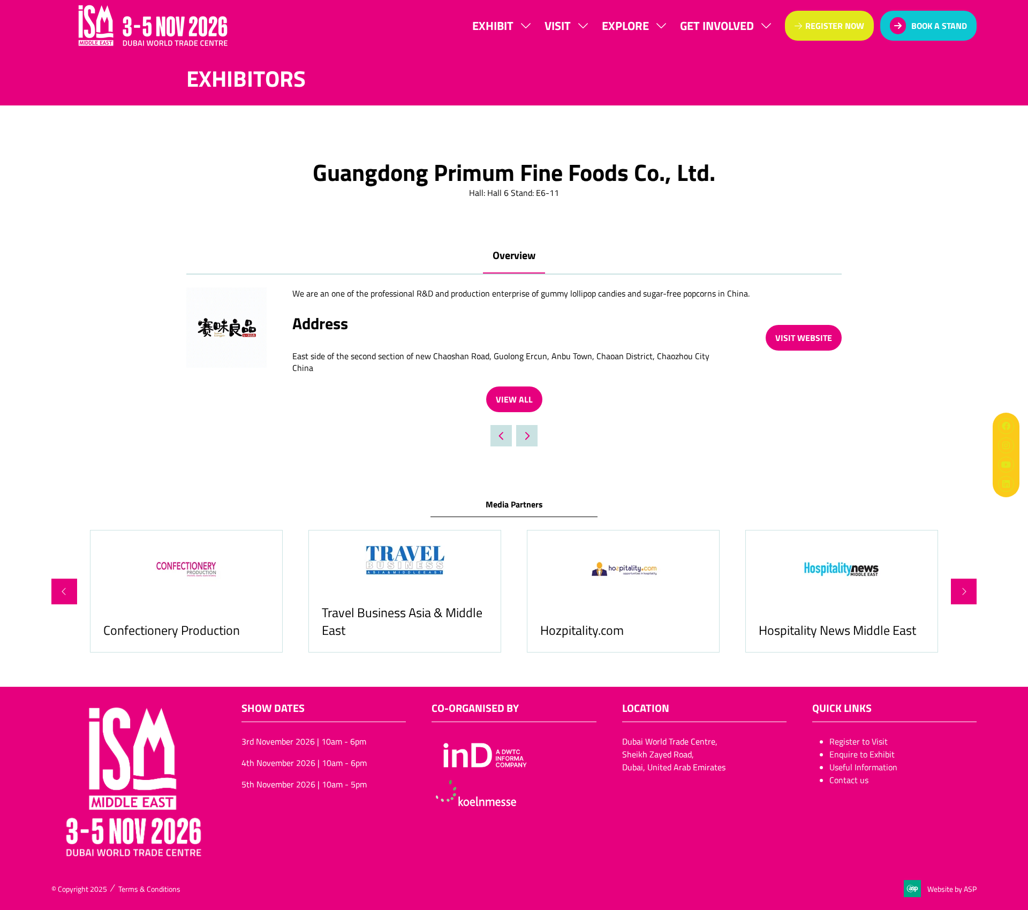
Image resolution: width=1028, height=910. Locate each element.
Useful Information (863, 767)
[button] (829, 26)
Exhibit (492, 25)
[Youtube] (1006, 465)
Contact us (848, 780)
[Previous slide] (64, 591)
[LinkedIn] (1006, 484)
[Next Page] (527, 435)
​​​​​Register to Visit (858, 741)
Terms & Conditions (149, 889)
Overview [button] (514, 254)
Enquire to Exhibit (862, 754)
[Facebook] (1006, 426)
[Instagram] (1006, 445)
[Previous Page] (501, 435)
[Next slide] (964, 591)
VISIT (558, 25)
